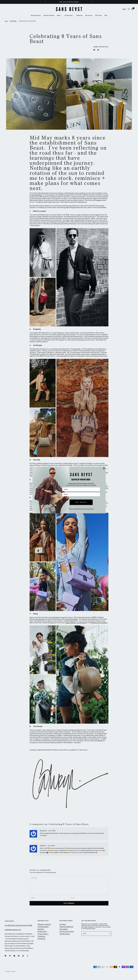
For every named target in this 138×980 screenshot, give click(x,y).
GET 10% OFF (81, 502)
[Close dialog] (104, 468)
